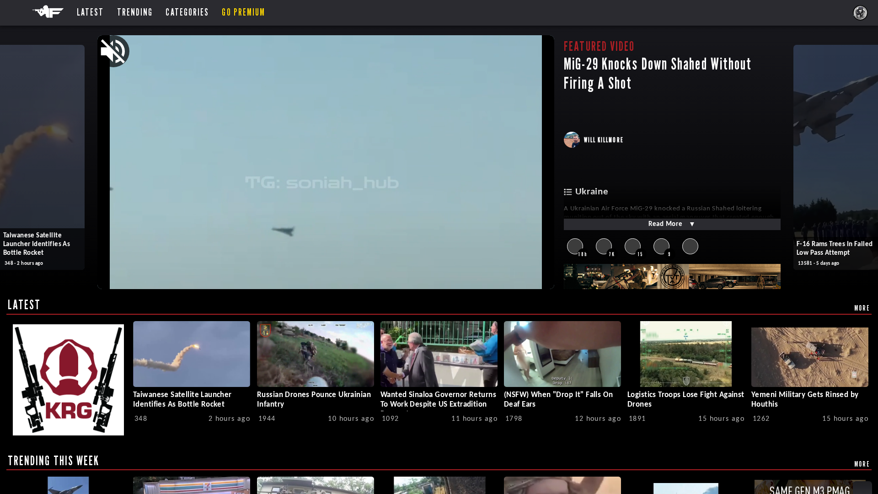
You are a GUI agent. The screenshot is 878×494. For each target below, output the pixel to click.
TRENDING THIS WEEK (54, 460)
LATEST (24, 304)
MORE (862, 307)
